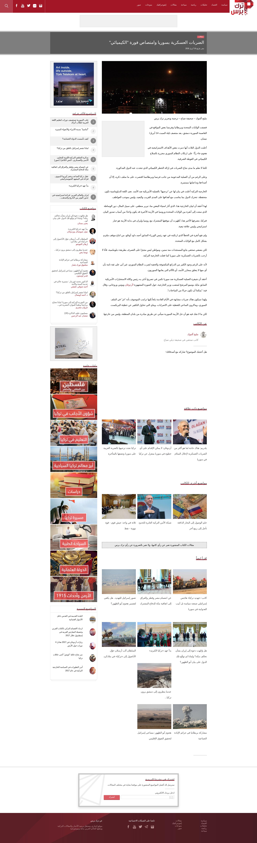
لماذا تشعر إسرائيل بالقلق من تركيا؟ (72, 148)
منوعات (148, 5)
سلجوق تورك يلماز (80, 265)
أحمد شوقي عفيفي (79, 286)
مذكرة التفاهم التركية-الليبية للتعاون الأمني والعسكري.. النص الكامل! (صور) (71, 158)
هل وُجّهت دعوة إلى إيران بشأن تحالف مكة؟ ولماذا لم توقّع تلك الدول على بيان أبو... (70, 218)
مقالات (174, 5)
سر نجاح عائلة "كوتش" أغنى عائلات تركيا (68, 656)
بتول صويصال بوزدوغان (77, 231)
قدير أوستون (82, 276)
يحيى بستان (83, 223)
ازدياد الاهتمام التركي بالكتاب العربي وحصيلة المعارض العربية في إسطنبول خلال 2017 (67, 632)
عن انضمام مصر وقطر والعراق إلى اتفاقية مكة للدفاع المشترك (69, 168)
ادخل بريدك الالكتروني (164, 793)
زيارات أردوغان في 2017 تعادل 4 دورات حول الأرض (69, 644)
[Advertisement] (123, 138)
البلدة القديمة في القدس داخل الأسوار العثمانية (70, 618)
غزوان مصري (82, 307)
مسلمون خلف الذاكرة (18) (76, 313)
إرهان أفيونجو (82, 244)
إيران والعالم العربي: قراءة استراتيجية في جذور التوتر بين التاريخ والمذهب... (70, 196)
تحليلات (204, 5)
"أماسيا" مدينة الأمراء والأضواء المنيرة (71, 129)
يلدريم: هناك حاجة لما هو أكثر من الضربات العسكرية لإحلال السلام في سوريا (190, 454)
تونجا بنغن (83, 252)
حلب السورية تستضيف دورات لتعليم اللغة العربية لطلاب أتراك (70, 121)
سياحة (184, 5)
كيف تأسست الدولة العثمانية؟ (75, 139)
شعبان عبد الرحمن (79, 316)
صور (139, 5)
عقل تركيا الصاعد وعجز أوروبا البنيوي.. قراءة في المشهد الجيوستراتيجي (71, 177)
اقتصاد (214, 5)
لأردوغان (129, 284)
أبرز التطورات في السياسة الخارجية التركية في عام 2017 (68, 669)
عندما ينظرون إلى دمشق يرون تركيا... (71, 250)
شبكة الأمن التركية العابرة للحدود (155, 522)
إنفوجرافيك (161, 5)
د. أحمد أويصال (81, 295)
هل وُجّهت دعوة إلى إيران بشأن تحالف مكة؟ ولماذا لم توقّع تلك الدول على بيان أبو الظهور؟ (191, 656)
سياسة (224, 5)
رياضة (193, 5)
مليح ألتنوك (192, 334)
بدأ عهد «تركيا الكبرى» (160, 650)
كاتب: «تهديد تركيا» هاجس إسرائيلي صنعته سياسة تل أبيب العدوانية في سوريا (191, 604)
